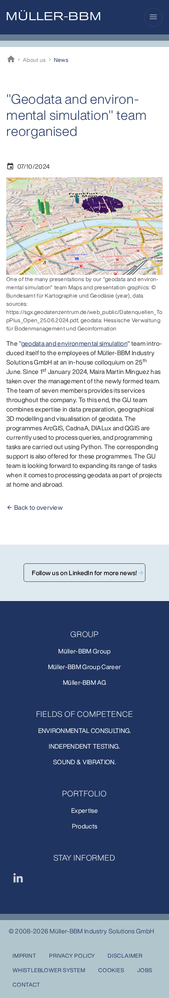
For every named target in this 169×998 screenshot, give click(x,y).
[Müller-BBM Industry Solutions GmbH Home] (53, 15)
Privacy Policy (72, 955)
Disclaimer (125, 955)
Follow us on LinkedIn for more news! (84, 573)
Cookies (111, 970)
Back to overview (38, 507)
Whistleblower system (49, 970)
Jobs (144, 970)
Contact (26, 984)
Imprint (25, 955)
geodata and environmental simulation (74, 343)
